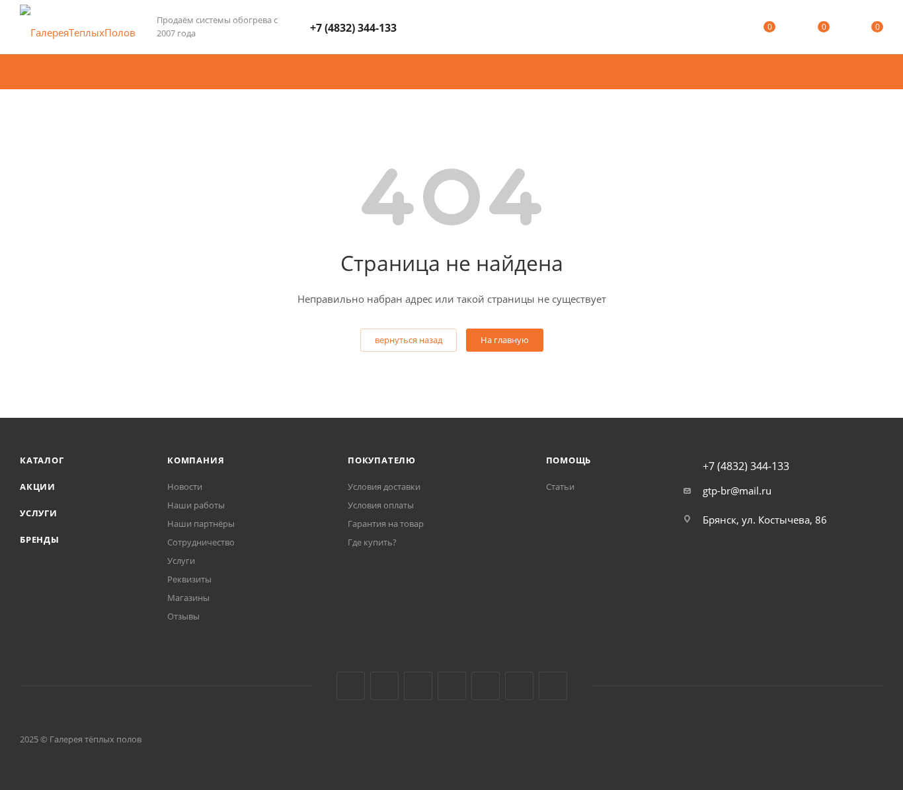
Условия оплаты (381, 505)
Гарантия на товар (386, 524)
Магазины (188, 598)
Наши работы (196, 505)
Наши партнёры (201, 524)
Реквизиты (189, 579)
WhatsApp (519, 686)
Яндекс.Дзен (553, 686)
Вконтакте (350, 686)
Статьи (560, 487)
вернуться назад (408, 340)
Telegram (452, 686)
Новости (184, 487)
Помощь (569, 460)
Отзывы (183, 616)
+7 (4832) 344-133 (353, 27)
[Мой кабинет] (716, 29)
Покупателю (382, 460)
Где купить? (372, 542)
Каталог (42, 460)
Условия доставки (384, 487)
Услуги (39, 513)
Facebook (384, 686)
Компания (195, 460)
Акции (38, 487)
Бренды (39, 539)
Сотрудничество (201, 542)
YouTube (485, 686)
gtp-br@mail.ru (737, 490)
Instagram (418, 686)
